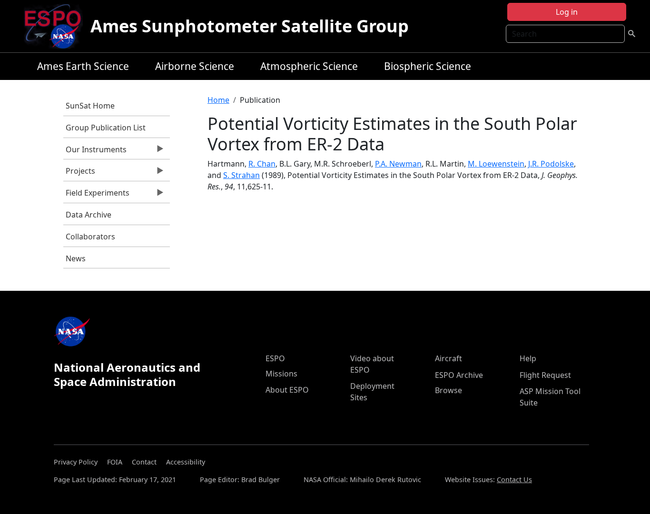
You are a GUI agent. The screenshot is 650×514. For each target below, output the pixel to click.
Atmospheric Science (309, 66)
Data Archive (88, 214)
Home (218, 100)
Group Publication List (106, 127)
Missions (281, 373)
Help (528, 358)
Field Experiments (96, 195)
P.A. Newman (398, 163)
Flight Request (545, 375)
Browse (448, 390)
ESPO (275, 358)
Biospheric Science (427, 66)
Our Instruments (95, 151)
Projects (79, 173)
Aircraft (448, 358)
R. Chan (262, 163)
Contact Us (514, 479)
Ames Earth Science (83, 66)
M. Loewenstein (496, 163)
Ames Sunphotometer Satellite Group (249, 26)
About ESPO (287, 390)
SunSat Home (90, 105)
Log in (567, 12)
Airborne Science (194, 66)
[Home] (56, 26)
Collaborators (90, 236)
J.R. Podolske (551, 163)
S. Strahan (241, 175)
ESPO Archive (459, 375)
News (76, 258)
